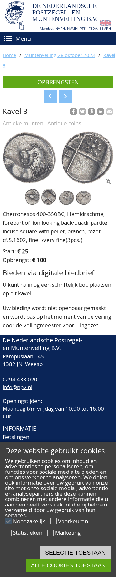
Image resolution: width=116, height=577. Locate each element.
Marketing (68, 532)
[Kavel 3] (58, 182)
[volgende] (65, 96)
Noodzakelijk (29, 521)
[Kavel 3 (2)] (40, 202)
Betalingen (16, 436)
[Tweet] (82, 111)
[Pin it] (91, 111)
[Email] (109, 111)
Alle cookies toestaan (68, 565)
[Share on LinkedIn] (100, 111)
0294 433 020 (20, 379)
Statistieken (27, 532)
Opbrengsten (58, 82)
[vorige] (50, 96)
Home (9, 55)
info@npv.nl (17, 387)
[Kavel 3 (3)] (75, 202)
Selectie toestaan (75, 552)
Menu (23, 38)
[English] (105, 24)
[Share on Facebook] (73, 111)
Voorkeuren (73, 521)
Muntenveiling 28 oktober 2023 (59, 55)
